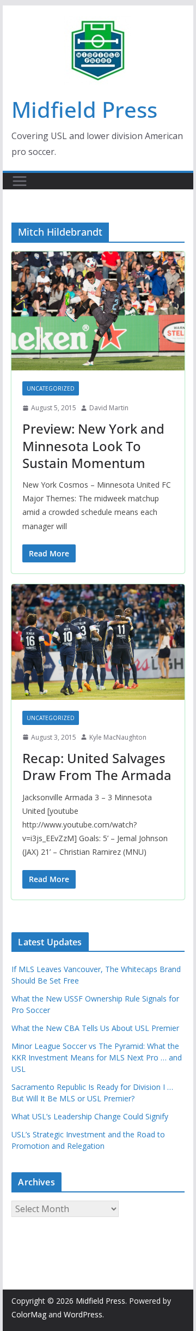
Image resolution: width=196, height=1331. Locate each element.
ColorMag (28, 1314)
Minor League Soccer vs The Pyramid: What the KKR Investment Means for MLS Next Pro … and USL (96, 1057)
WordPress (83, 1314)
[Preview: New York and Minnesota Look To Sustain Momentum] (97, 310)
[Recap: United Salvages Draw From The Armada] (97, 642)
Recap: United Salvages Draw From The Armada (96, 766)
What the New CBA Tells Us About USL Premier (95, 1028)
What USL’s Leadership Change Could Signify (89, 1116)
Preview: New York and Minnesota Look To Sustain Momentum (93, 445)
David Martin (108, 407)
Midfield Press (84, 109)
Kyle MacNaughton (117, 737)
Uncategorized (51, 388)
